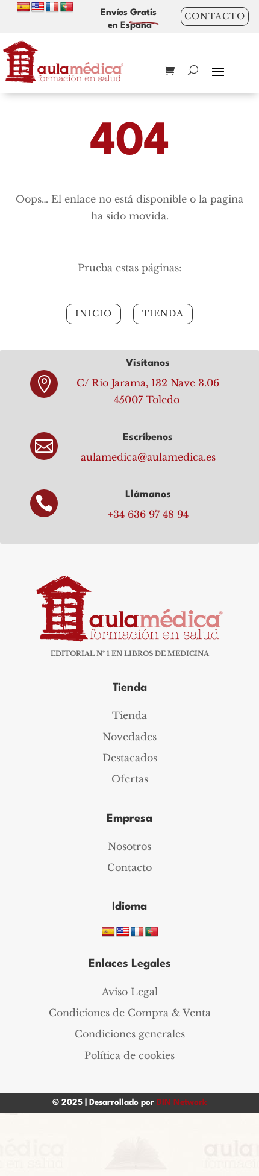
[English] (38, 7)
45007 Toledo (146, 400)
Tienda (129, 715)
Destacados (129, 758)
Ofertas (129, 779)
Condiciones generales (130, 1034)
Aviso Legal (130, 992)
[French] (52, 7)
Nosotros (129, 846)
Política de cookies (129, 1055)
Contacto (214, 16)
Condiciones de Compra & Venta (130, 1013)
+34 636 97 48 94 (148, 514)
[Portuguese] (66, 7)
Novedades (129, 737)
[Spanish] (23, 7)
